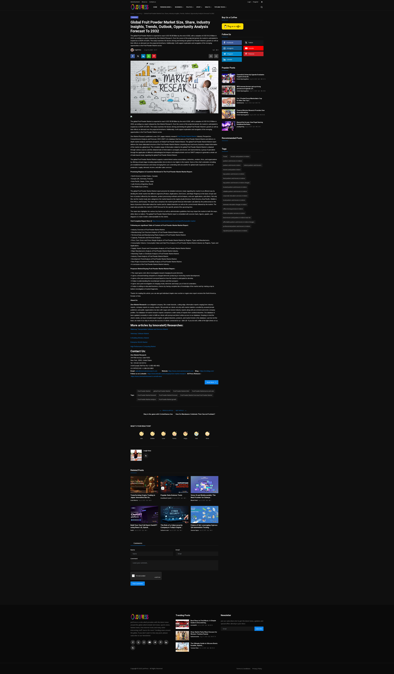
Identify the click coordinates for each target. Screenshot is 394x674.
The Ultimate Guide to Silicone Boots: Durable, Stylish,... (204, 644)
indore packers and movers (252, 165)
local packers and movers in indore (234, 200)
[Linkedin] (166, 642)
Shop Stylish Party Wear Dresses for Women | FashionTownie (204, 633)
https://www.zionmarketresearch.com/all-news (146, 376)
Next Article (180, 410)
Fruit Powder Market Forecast (168, 395)
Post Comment (138, 584)
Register (255, 2)
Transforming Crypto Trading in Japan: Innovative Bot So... (143, 496)
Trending (139, 13)
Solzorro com (165, 530)
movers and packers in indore (240, 156)
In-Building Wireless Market (140, 338)
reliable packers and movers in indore (235, 191)
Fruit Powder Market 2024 (181, 391)
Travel (225, 156)
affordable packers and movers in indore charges (238, 222)
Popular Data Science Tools (171, 495)
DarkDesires (240, 103)
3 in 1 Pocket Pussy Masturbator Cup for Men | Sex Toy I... (249, 99)
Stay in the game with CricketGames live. (158, 414)
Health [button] (207, 7)
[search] (261, 7)
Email (178, 550)
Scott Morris (134, 500)
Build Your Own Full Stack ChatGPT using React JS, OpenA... (144, 526)
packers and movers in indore (232, 161)
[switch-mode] (261, 2)
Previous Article (167, 410)
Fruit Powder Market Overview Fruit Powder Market (196, 395)
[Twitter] (138, 642)
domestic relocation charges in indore (235, 204)
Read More (210, 382)
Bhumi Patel (194, 500)
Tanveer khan (195, 648)
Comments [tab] (138, 543)
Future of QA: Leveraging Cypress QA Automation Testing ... (204, 526)
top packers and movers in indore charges (236, 183)
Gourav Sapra (195, 530)
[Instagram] (144, 642)
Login (249, 2)
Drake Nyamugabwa (243, 79)
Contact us (152, 2)
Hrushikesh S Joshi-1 (166, 498)
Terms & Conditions (243, 669)
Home (155, 7)
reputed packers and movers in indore (235, 231)
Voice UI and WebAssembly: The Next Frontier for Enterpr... (203, 496)
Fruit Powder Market (144, 391)
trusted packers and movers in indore (235, 187)
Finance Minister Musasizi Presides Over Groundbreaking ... (251, 111)
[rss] (133, 647)
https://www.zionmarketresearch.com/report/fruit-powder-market (173, 221)
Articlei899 (194, 625)
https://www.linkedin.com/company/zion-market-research (167, 374)
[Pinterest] (160, 642)
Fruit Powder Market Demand (147, 395)
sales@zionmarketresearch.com (146, 371)
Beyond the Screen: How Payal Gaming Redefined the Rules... (250, 123)
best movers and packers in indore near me (236, 217)
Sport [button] (198, 7)
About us (144, 2)
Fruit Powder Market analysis (147, 399)
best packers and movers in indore (234, 178)
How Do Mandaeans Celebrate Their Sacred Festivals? (195, 414)
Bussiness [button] (178, 7)
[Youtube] (149, 642)
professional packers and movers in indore (236, 226)
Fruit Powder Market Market (186, 136)
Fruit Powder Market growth (167, 399)
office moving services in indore (233, 209)
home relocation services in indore (234, 213)
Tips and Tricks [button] (219, 7)
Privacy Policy (257, 669)
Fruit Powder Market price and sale (203, 391)
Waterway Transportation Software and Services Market (149, 329)
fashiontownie (195, 636)
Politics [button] (189, 7)
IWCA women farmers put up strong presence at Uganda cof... (249, 87)
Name (133, 550)
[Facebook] (133, 642)
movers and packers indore (231, 170)
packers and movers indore (231, 165)
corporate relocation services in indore (235, 196)
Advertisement (135, 2)
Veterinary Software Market (140, 333)
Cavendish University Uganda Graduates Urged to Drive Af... (250, 76)
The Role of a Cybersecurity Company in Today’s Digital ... (172, 526)
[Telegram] (155, 642)
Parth (132, 530)
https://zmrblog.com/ (207, 371)
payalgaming (240, 127)
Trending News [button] (165, 7)
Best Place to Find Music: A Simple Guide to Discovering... (203, 622)
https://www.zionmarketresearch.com (180, 371)
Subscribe (259, 629)
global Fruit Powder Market (161, 391)
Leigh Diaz (147, 451)
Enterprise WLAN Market (139, 342)
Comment (134, 559)
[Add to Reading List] (216, 56)
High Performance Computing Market (143, 346)
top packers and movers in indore (233, 174)
